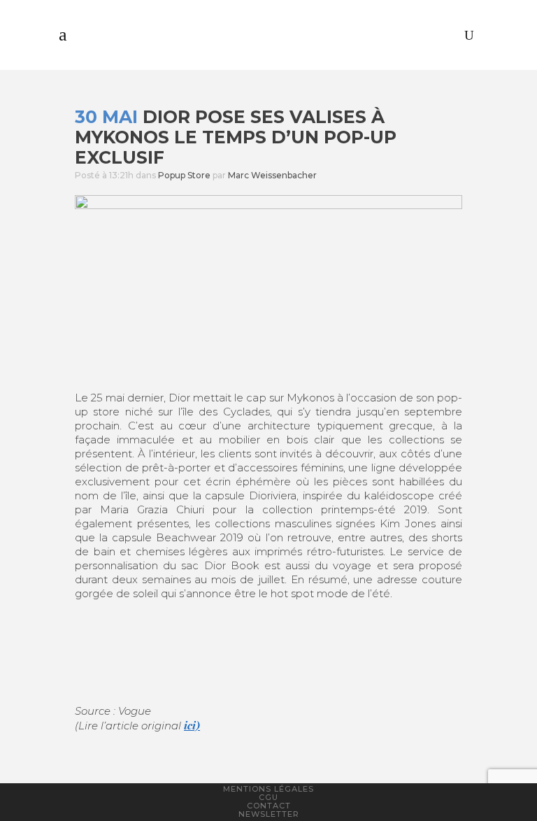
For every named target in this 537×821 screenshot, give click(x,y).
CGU (268, 797)
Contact (269, 806)
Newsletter (268, 814)
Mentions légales (268, 789)
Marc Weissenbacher (272, 175)
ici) (192, 725)
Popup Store (184, 175)
